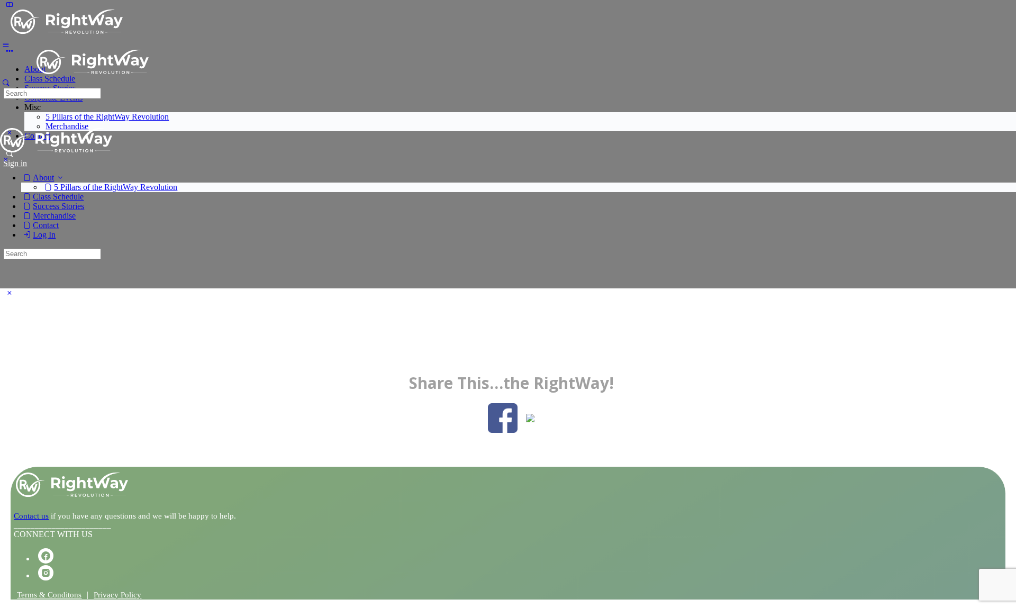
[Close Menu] (6, 159)
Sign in (15, 163)
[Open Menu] (6, 44)
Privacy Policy (117, 595)
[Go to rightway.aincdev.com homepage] (66, 29)
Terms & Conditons (49, 595)
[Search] (6, 82)
